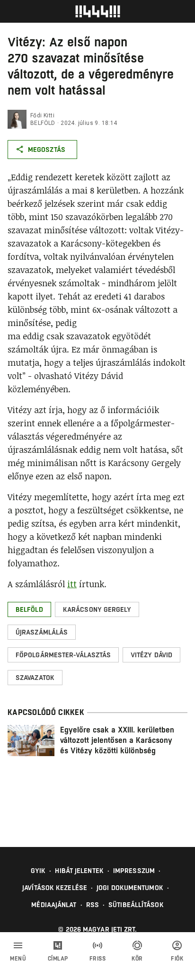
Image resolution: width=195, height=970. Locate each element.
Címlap (58, 958)
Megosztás (46, 149)
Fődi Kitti (42, 115)
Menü (18, 958)
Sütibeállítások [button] (136, 904)
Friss (97, 958)
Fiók (177, 958)
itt (72, 584)
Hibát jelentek (79, 870)
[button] (29, 609)
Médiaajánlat (53, 904)
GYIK (38, 870)
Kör (137, 958)
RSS (92, 904)
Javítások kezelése (54, 887)
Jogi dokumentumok (130, 887)
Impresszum (134, 870)
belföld (42, 123)
